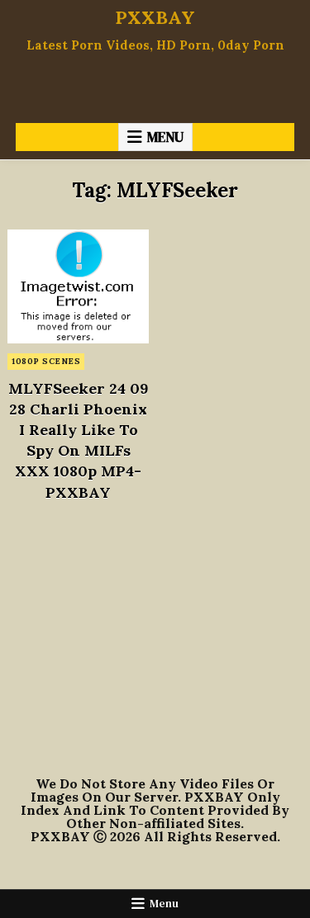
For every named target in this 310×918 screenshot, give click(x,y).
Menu (165, 137)
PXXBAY (155, 17)
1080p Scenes (46, 361)
